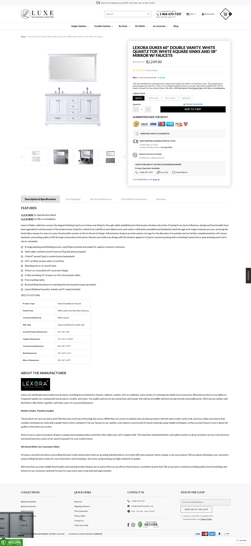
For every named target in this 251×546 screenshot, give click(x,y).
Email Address (182, 172)
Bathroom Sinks (27, 511)
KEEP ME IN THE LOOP (196, 509)
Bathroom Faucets (28, 506)
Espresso (186, 98)
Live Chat (164, 172)
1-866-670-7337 (170, 14)
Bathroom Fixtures (28, 516)
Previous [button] (21, 157)
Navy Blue (170, 98)
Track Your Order (81, 525)
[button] (78, 26)
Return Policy (197, 88)
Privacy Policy (79, 516)
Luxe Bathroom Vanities (37, 534)
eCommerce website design (80, 534)
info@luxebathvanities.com (142, 506)
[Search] (148, 14)
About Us (78, 501)
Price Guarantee (81, 511)
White (138, 98)
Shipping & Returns (82, 506)
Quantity (137, 104)
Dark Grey (153, 98)
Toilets (24, 520)
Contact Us (79, 520)
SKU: (135, 77)
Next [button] (125, 157)
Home (23, 37)
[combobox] (127, 14)
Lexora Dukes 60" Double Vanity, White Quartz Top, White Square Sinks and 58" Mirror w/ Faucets (65, 37)
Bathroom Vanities (28, 501)
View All (24, 525)
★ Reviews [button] (248, 275)
